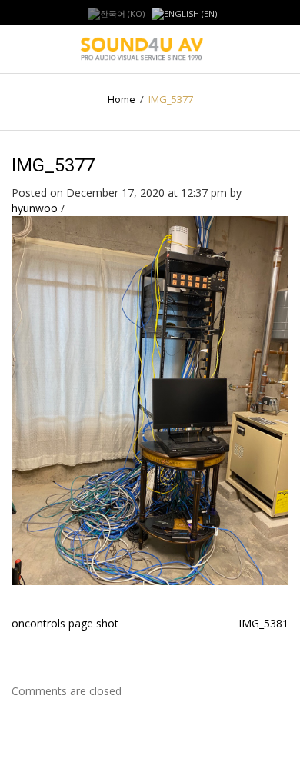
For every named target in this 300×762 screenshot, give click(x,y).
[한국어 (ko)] (116, 12)
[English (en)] (184, 12)
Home (121, 99)
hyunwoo (35, 208)
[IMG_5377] (150, 399)
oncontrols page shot (65, 623)
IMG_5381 (263, 623)
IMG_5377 (53, 165)
